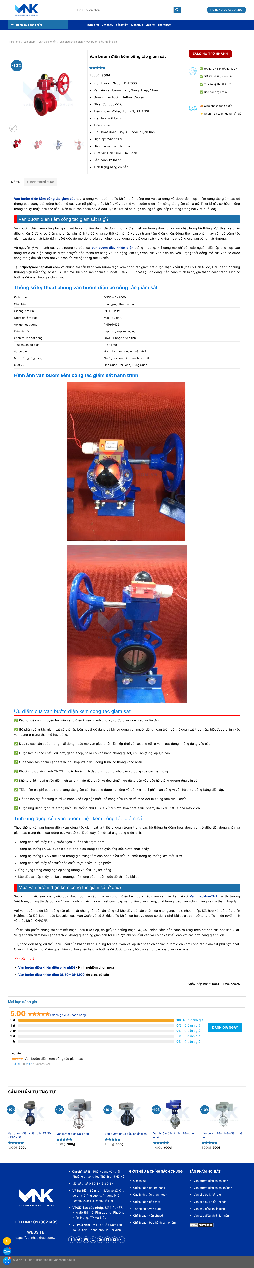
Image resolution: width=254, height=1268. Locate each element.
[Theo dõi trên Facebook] (71, 1239)
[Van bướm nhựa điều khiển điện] (127, 1114)
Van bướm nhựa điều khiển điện (126, 1133)
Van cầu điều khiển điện (209, 1208)
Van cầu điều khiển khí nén (211, 1215)
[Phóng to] (13, 128)
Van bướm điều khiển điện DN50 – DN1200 (51, 975)
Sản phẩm (122, 24)
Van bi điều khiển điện (208, 1194)
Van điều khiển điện (71, 41)
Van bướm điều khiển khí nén (213, 1187)
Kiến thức (137, 24)
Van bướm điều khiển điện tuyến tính (223, 1135)
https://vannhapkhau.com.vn (36, 1238)
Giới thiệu (107, 24)
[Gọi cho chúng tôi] (93, 1239)
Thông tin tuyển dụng (147, 1208)
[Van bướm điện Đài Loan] (78, 1114)
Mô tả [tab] (15, 182)
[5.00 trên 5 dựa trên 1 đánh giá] (139, 67)
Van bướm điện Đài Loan (72, 1133)
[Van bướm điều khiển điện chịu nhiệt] (175, 1114)
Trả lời (16, 1063)
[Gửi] (177, 10)
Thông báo (164, 24)
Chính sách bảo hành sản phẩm (154, 1222)
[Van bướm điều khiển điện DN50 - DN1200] (30, 1114)
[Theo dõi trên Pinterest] (100, 1239)
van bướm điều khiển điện (112, 248)
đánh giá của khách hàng (68, 1015)
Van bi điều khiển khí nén (210, 1201)
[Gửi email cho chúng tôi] (86, 1239)
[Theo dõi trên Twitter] (78, 1239)
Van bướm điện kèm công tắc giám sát (44, 199)
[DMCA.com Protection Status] (202, 1225)
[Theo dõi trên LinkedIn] (107, 1239)
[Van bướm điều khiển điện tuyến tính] (224, 1114)
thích (29, 1063)
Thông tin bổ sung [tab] (40, 182)
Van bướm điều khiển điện (101, 41)
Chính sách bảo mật (146, 1201)
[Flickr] (121, 1239)
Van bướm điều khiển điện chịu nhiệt (46, 967)
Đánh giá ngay (225, 1027)
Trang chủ (92, 24)
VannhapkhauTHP (203, 896)
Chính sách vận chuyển (148, 1215)
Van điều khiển (47, 41)
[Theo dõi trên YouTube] (114, 1239)
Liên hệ (150, 24)
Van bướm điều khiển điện (211, 1180)
